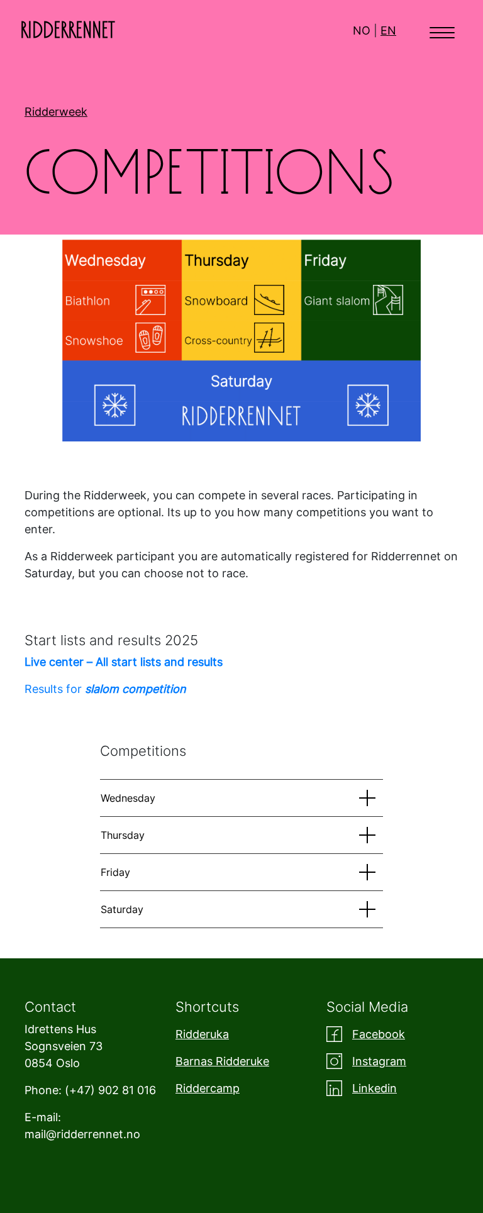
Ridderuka (202, 1034)
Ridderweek (56, 111)
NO (361, 30)
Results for (105, 688)
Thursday (123, 835)
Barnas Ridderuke (222, 1061)
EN (388, 30)
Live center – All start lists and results (124, 661)
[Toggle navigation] (442, 31)
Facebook (378, 1034)
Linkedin (374, 1088)
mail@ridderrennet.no (82, 1134)
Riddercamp (207, 1088)
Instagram (379, 1061)
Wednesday (128, 798)
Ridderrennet (67, 30)
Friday (115, 872)
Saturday (122, 909)
